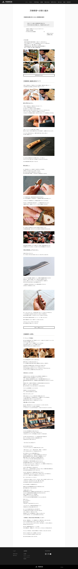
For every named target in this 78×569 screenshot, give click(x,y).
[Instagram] (46, 554)
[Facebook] (48, 554)
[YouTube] (50, 554)
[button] (41, 2)
